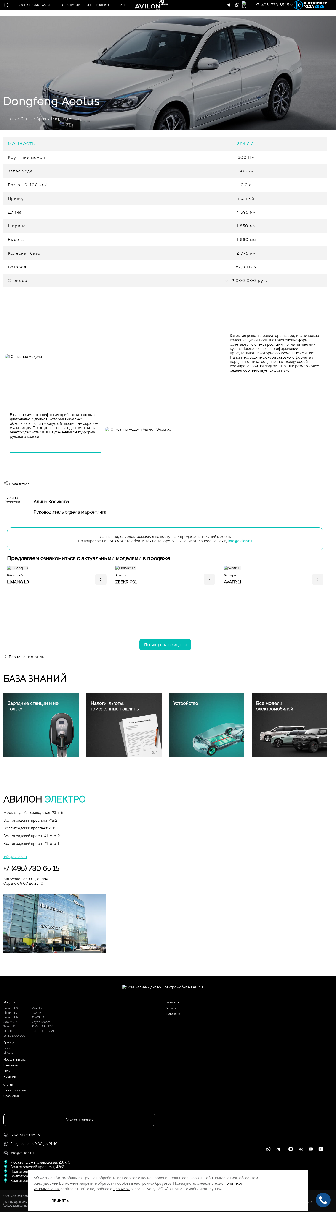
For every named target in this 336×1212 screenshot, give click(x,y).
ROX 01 (8, 1031)
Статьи (26, 119)
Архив (42, 119)
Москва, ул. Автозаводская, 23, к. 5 (33, 813)
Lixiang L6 (10, 1008)
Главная (9, 119)
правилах (121, 1189)
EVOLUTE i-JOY (42, 1026)
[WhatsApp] (10, 473)
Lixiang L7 (10, 1012)
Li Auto (8, 1052)
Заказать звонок (293, 26)
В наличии (10, 1065)
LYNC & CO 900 (14, 1035)
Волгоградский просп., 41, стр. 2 (31, 836)
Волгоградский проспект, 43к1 (30, 828)
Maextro (37, 1008)
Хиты (6, 1071)
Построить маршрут (293, 12)
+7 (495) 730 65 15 (31, 868)
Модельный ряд (14, 1059)
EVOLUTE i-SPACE (44, 1031)
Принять (60, 1200)
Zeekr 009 (10, 1022)
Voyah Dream (41, 1022)
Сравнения (11, 1096)
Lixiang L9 (10, 1017)
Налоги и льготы (14, 1090)
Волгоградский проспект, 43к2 (30, 820)
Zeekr (7, 1048)
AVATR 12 (38, 1017)
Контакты (172, 1002)
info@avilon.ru (240, 541)
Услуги (171, 1008)
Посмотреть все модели (165, 645)
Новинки (9, 1076)
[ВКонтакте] (23, 473)
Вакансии (173, 1014)
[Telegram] (36, 473)
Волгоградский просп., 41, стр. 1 (31, 844)
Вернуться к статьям (27, 657)
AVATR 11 (38, 1012)
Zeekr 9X (9, 1026)
